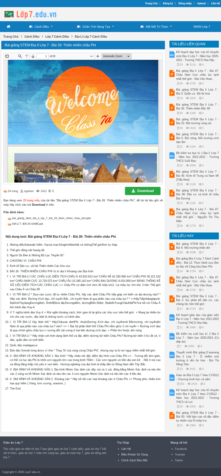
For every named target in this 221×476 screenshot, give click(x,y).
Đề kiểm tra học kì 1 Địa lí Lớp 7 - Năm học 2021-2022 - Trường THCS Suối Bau (197, 156)
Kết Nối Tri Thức (157, 26)
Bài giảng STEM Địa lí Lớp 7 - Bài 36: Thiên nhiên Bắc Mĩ (197, 106)
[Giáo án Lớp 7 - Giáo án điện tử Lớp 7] (35, 14)
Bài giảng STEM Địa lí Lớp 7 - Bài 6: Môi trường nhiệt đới (197, 245)
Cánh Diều (42, 26)
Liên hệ (215, 3)
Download (145, 191)
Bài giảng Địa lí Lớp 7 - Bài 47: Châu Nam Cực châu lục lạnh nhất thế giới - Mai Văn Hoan (197, 74)
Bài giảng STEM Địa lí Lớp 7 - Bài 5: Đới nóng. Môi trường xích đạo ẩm (197, 138)
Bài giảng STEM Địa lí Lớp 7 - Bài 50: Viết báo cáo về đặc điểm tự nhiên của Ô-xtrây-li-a (197, 416)
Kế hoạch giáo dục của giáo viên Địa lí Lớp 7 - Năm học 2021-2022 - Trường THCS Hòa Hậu (197, 318)
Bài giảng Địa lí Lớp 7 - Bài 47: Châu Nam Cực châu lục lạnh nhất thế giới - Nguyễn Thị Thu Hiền (197, 215)
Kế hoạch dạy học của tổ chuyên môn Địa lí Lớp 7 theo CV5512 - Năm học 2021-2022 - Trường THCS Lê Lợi (197, 396)
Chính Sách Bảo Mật (134, 460)
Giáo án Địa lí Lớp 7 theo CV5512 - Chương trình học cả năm (197, 377)
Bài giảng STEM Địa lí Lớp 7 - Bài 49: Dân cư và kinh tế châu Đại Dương (197, 194)
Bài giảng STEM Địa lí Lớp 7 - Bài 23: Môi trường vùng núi (197, 121)
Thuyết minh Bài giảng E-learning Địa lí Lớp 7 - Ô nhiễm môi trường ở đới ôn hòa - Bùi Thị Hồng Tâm (197, 358)
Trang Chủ (151, 3)
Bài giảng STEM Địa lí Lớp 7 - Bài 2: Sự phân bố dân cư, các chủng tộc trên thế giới (197, 300)
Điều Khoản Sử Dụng (134, 454)
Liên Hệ (126, 448)
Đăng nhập (185, 3)
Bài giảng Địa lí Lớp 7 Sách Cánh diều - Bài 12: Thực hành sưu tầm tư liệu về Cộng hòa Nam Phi (197, 262)
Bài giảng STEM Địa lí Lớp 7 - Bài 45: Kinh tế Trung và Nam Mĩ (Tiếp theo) (197, 175)
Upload (201, 3)
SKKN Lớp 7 (201, 26)
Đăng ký (168, 3)
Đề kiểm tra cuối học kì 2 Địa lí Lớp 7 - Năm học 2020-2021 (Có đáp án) (197, 337)
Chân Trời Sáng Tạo (96, 26)
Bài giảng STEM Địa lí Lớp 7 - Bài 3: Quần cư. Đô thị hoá (197, 91)
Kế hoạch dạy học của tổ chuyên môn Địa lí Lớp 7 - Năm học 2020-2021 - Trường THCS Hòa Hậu (197, 55)
